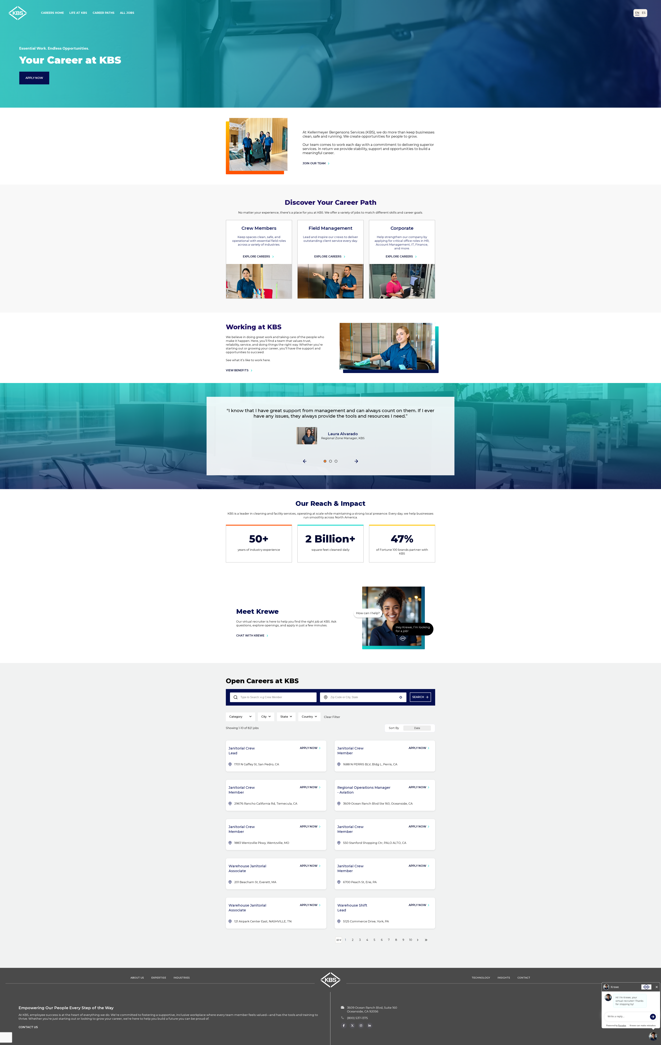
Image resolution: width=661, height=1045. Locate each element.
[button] (305, 461)
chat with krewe (250, 635)
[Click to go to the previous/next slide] (325, 461)
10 (410, 939)
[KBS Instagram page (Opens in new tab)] (361, 1025)
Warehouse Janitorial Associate (247, 868)
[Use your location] (400, 697)
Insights (503, 977)
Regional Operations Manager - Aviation (363, 789)
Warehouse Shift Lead (352, 907)
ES (644, 12)
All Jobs (127, 12)
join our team (314, 163)
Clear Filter (332, 717)
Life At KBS (78, 12)
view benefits (237, 370)
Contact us (28, 1027)
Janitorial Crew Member (350, 750)
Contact (523, 977)
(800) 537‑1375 (357, 1018)
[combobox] (363, 697)
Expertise (158, 977)
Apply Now (34, 78)
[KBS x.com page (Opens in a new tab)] (352, 1025)
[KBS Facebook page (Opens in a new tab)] (344, 1025)
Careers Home (52, 12)
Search (418, 697)
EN (637, 12)
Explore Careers (256, 256)
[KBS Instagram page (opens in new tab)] (370, 1025)
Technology (481, 977)
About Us (137, 977)
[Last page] (426, 940)
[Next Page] (418, 940)
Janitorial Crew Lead (242, 750)
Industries (182, 977)
